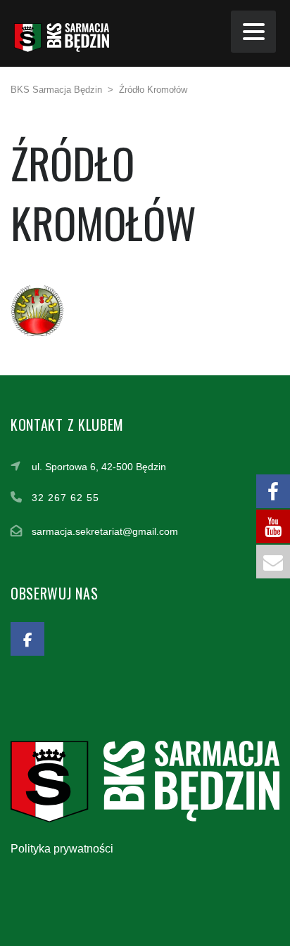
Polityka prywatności (62, 849)
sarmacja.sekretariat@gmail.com (105, 531)
